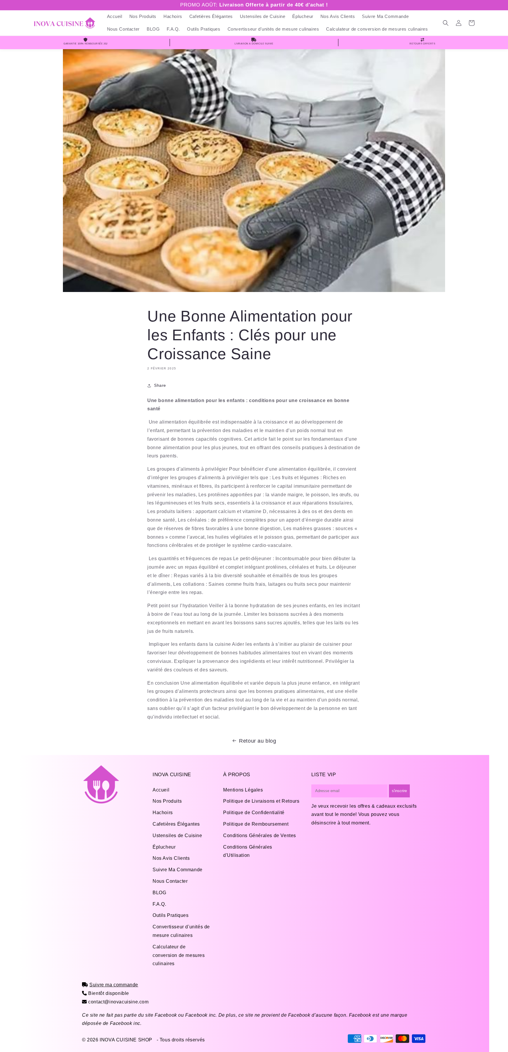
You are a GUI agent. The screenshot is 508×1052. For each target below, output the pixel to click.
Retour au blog (257, 741)
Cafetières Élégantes (176, 824)
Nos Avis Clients (171, 858)
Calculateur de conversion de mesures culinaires (179, 955)
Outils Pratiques (171, 915)
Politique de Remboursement (256, 824)
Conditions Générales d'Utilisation (247, 851)
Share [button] (160, 385)
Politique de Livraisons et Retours (261, 801)
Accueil (161, 789)
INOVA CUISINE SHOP (126, 1039)
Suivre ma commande (113, 984)
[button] (445, 22)
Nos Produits (167, 801)
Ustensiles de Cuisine (177, 835)
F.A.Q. (159, 904)
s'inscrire (399, 791)
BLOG (159, 892)
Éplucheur (164, 846)
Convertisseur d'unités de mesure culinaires (181, 931)
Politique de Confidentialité (254, 812)
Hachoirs (163, 812)
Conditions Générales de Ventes (259, 835)
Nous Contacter (170, 881)
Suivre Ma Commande (178, 869)
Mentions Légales (243, 789)
